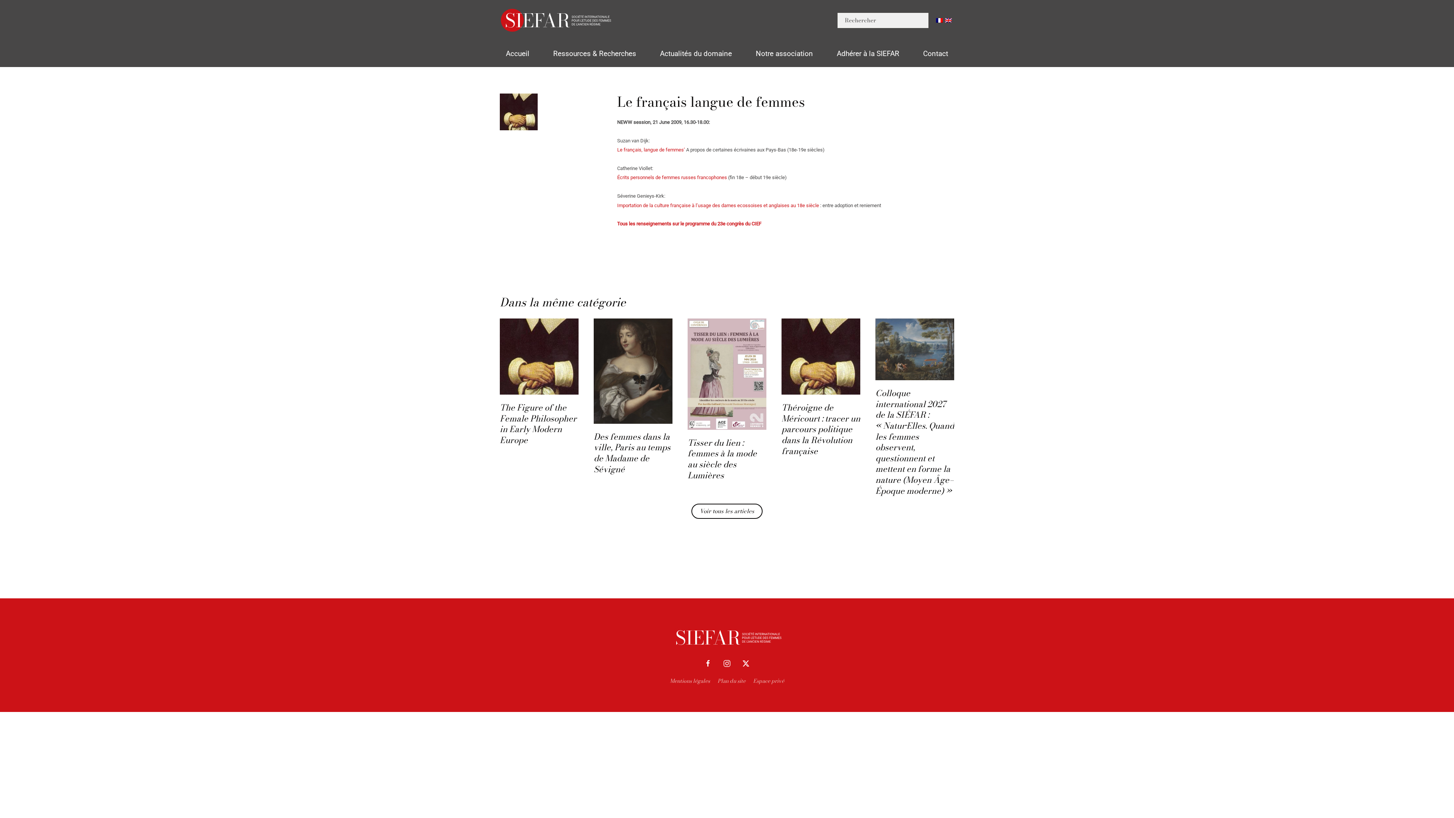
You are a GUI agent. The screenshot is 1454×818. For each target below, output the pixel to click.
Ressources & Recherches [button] (594, 53)
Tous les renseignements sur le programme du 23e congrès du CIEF (689, 223)
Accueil (517, 53)
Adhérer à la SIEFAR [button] (868, 53)
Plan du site (732, 681)
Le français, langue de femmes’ (651, 150)
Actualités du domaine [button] (696, 53)
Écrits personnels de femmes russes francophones (672, 177)
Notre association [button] (784, 53)
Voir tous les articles (727, 511)
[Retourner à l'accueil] (556, 20)
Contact (935, 53)
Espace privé (768, 681)
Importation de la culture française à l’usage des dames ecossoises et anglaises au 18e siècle (718, 205)
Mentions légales (690, 681)
